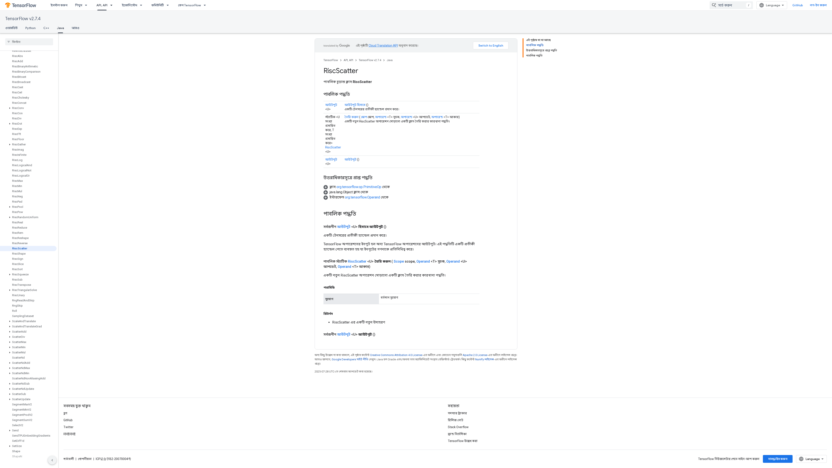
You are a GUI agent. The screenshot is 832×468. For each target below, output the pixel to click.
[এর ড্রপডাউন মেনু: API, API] (112, 5)
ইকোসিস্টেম (129, 5)
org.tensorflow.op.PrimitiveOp (358, 187)
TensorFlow (330, 60)
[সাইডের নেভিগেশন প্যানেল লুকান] (52, 460)
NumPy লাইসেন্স (484, 359)
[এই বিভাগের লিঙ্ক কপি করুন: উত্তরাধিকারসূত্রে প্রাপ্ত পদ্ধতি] (376, 178)
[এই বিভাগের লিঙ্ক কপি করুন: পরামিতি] (339, 287)
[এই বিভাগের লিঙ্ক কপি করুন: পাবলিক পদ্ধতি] (354, 94)
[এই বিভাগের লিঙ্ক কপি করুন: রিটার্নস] (337, 313)
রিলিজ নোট (455, 420)
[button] (28, 108)
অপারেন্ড (381, 117)
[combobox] (731, 5)
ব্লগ (65, 413)
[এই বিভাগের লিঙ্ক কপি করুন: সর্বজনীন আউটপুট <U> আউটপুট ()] (380, 334)
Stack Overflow (458, 427)
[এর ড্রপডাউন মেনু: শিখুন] (87, 5)
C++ (46, 28)
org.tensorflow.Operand (362, 197)
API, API (101, 5)
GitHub (797, 5)
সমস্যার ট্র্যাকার (457, 413)
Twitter (68, 427)
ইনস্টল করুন (58, 5)
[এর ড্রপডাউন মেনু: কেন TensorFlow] (206, 5)
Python (30, 28)
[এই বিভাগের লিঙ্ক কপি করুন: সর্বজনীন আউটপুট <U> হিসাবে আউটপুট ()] (391, 226)
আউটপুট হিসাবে (355, 105)
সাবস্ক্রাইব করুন (777, 459)
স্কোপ (364, 117)
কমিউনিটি (157, 5)
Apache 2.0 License (475, 355)
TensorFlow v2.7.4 (23, 18)
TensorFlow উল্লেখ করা (463, 441)
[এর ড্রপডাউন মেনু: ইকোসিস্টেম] (142, 5)
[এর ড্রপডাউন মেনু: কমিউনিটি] (169, 5)
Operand (423, 261)
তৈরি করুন (351, 117)
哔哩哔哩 (69, 434)
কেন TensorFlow (189, 5)
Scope (399, 261)
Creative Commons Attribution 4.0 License (396, 355)
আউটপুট (331, 105)
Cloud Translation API (383, 45)
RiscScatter (333, 147)
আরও (75, 28)
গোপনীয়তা (85, 459)
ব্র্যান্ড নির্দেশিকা (457, 434)
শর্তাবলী (68, 459)
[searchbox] (29, 41)
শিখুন (78, 5)
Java (60, 28)
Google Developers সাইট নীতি (350, 359)
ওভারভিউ (11, 28)
